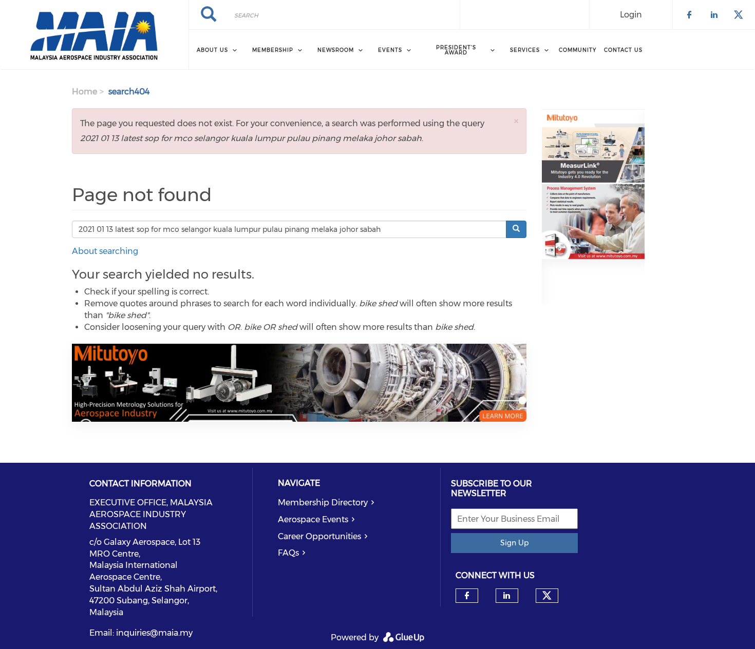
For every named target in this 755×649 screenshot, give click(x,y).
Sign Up (514, 542)
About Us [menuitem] (212, 50)
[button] (516, 120)
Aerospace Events (313, 519)
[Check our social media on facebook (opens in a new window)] (467, 595)
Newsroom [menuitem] (335, 50)
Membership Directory (323, 502)
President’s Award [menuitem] (456, 50)
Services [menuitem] (525, 50)
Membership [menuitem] (272, 50)
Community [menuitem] (577, 50)
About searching (105, 251)
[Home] (94, 35)
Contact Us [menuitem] (623, 50)
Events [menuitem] (390, 50)
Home (84, 91)
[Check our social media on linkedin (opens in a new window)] (507, 595)
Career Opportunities (319, 536)
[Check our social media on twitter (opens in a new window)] (547, 596)
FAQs (288, 553)
